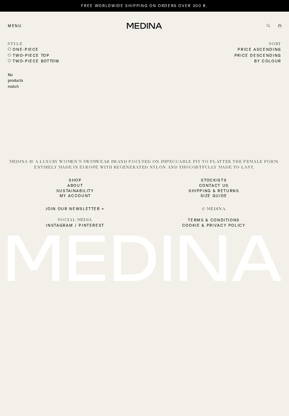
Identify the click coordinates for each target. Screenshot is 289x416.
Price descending (257, 55)
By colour (267, 61)
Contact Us (214, 185)
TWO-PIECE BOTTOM (36, 61)
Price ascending (259, 49)
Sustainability (75, 190)
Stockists (214, 180)
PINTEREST (91, 225)
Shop (75, 180)
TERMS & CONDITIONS (214, 220)
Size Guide (214, 195)
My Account (75, 195)
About (75, 185)
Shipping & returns (214, 190)
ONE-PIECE (26, 49)
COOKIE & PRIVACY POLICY (214, 225)
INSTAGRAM (59, 225)
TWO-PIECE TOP (31, 55)
